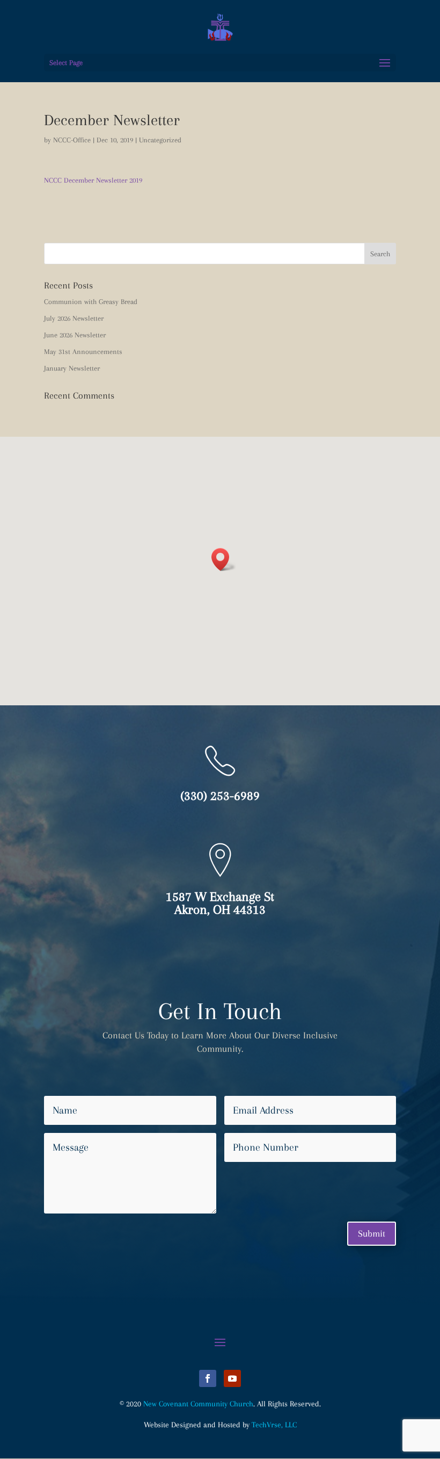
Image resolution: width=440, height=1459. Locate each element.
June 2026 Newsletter (75, 335)
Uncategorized (160, 140)
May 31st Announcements (83, 352)
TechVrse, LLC (274, 1424)
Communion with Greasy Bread (90, 302)
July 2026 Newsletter (74, 318)
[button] (223, 559)
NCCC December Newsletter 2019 (93, 180)
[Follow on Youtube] (232, 1378)
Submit (371, 1233)
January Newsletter (72, 368)
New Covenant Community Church (198, 1403)
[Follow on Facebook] (207, 1378)
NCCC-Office (72, 140)
